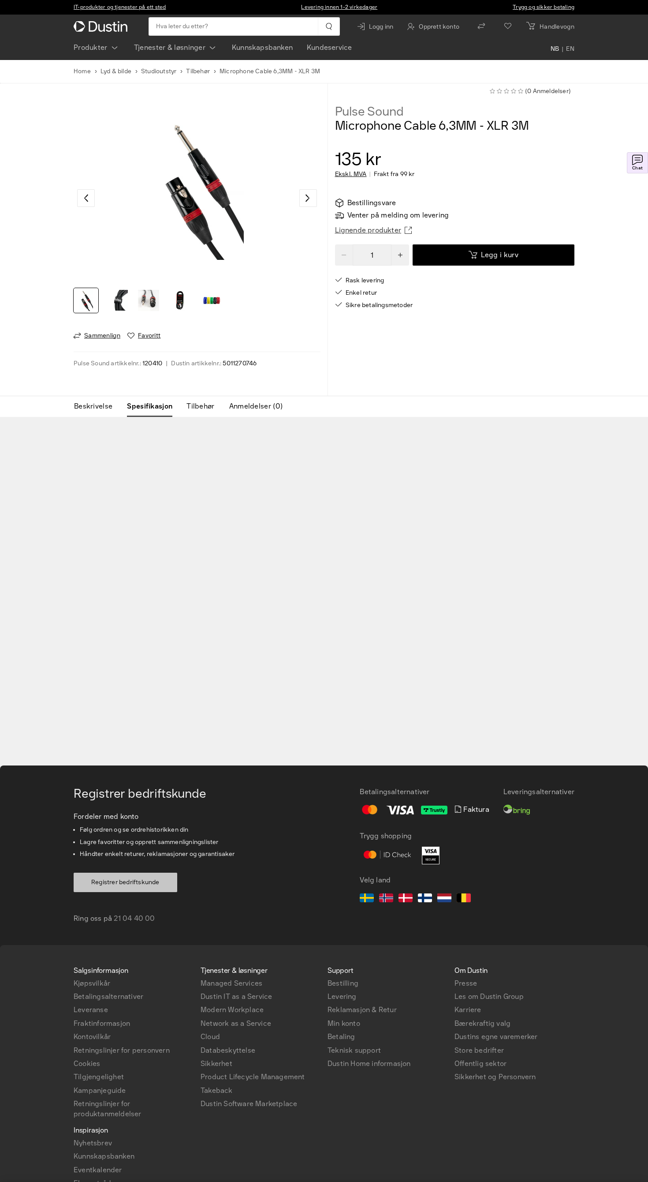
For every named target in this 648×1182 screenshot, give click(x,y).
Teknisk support (354, 1050)
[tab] (97, 406)
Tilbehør (198, 71)
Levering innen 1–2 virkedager (339, 7)
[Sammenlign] (481, 26)
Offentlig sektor (480, 1063)
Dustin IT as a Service (236, 996)
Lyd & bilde (116, 71)
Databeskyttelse (228, 1050)
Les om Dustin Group (489, 996)
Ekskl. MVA (351, 174)
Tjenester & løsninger (169, 47)
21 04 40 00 (134, 918)
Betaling (341, 1036)
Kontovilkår (92, 1036)
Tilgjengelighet (99, 1077)
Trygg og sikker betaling (543, 7)
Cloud (210, 1036)
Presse (465, 983)
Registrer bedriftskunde (125, 882)
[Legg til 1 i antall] (400, 255)
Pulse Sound (369, 112)
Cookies (87, 1063)
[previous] (86, 198)
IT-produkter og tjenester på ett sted (120, 7)
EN (570, 49)
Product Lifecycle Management (253, 1077)
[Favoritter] (508, 26)
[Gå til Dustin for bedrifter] (102, 26)
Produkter (91, 47)
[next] (308, 198)
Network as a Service (236, 1023)
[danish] (405, 899)
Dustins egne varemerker (496, 1036)
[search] (328, 26)
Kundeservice (329, 47)
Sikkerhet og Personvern (495, 1077)
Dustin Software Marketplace (249, 1103)
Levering (342, 996)
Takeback (217, 1090)
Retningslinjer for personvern (122, 1050)
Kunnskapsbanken (262, 47)
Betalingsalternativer (108, 996)
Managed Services (231, 983)
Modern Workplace (232, 1010)
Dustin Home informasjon (369, 1063)
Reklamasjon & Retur (362, 1010)
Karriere (467, 1010)
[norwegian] (386, 899)
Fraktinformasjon (102, 1023)
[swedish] (367, 899)
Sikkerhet (216, 1063)
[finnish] (425, 899)
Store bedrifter (479, 1050)
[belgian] (464, 899)
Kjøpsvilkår (92, 983)
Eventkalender (98, 1170)
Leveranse (91, 1010)
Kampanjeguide (100, 1090)
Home (82, 71)
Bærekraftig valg (482, 1023)
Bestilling (343, 983)
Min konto (344, 1023)
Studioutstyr (158, 71)
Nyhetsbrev (93, 1143)
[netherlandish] (444, 899)
